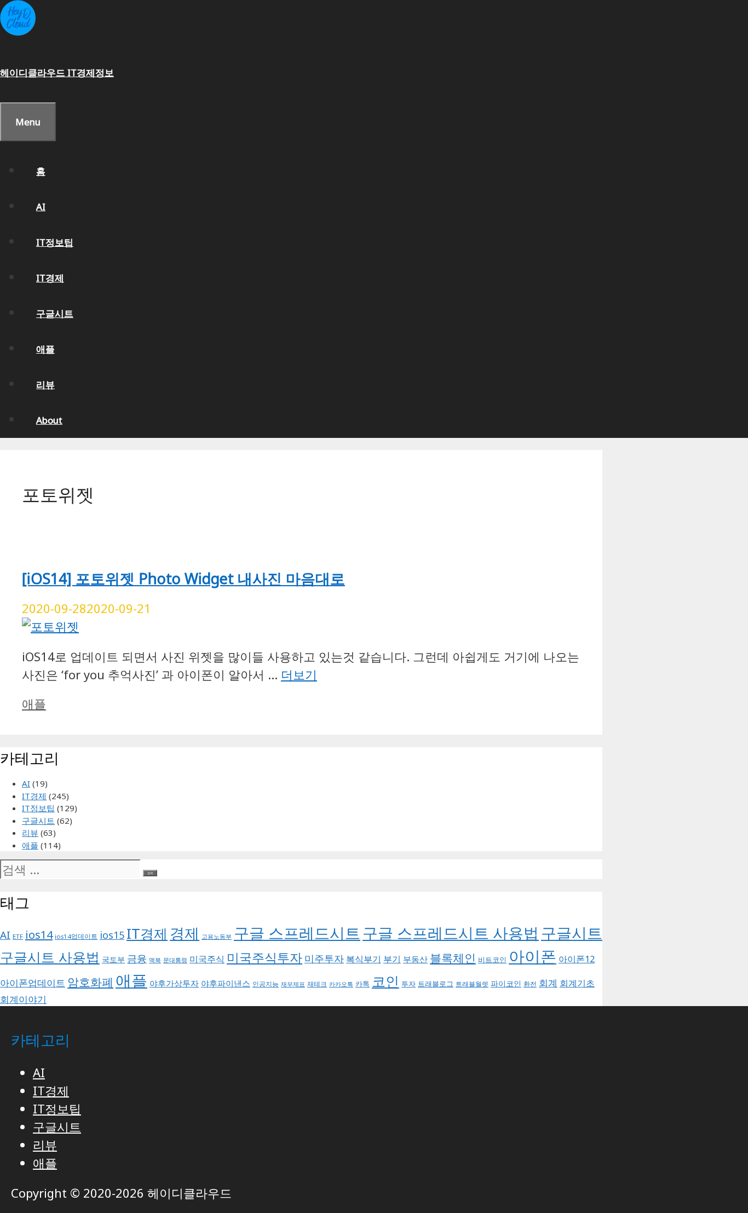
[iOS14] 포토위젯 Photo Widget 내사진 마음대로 (183, 578)
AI (40, 206)
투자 (408, 984)
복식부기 (363, 959)
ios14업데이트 (76, 936)
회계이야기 (23, 999)
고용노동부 (217, 936)
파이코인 (506, 983)
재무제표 (293, 984)
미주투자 (324, 958)
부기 (392, 959)
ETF (18, 936)
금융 (137, 958)
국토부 (113, 959)
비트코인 (492, 959)
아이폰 (532, 956)
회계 (548, 983)
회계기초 (577, 983)
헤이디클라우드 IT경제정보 (57, 72)
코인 (385, 981)
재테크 (317, 984)
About (49, 420)
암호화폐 (90, 982)
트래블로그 (435, 984)
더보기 (299, 674)
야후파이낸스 (225, 983)
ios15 (112, 934)
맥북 (155, 960)
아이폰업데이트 (32, 982)
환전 (530, 984)
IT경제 (50, 278)
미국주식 (207, 959)
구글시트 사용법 (50, 957)
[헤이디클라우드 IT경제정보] (18, 32)
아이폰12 (577, 958)
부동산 (415, 959)
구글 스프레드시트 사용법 (451, 932)
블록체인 (453, 958)
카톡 (362, 984)
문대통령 (175, 960)
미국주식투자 (264, 957)
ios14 (39, 934)
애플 (45, 349)
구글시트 (54, 313)
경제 (184, 933)
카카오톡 (341, 984)
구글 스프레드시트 (297, 932)
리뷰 (45, 384)
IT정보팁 (54, 242)
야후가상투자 (174, 983)
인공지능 (265, 984)
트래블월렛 (472, 984)
